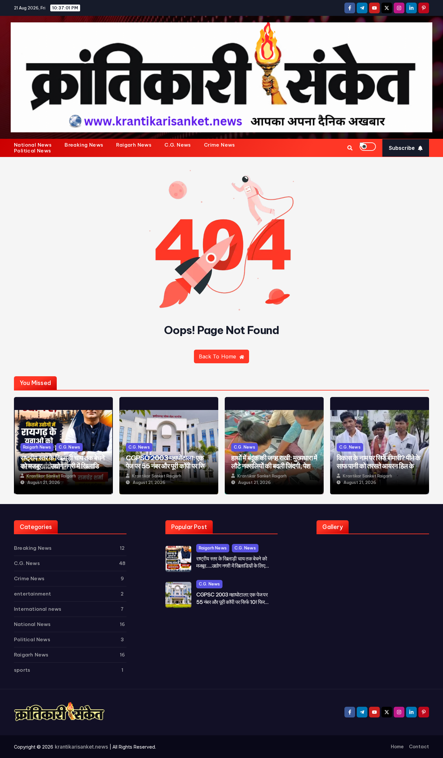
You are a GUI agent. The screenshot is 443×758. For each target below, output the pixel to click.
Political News (32, 151)
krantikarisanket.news (81, 746)
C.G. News (177, 145)
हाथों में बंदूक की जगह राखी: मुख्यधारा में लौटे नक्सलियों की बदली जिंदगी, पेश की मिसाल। (274, 465)
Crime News (219, 145)
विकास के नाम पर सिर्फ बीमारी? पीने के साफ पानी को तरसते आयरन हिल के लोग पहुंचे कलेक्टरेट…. (378, 465)
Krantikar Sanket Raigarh (51, 476)
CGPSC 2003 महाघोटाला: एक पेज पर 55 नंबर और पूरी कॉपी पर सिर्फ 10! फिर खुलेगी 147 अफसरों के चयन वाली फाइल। (167, 470)
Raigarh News (133, 145)
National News (33, 145)
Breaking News (84, 145)
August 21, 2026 (43, 482)
